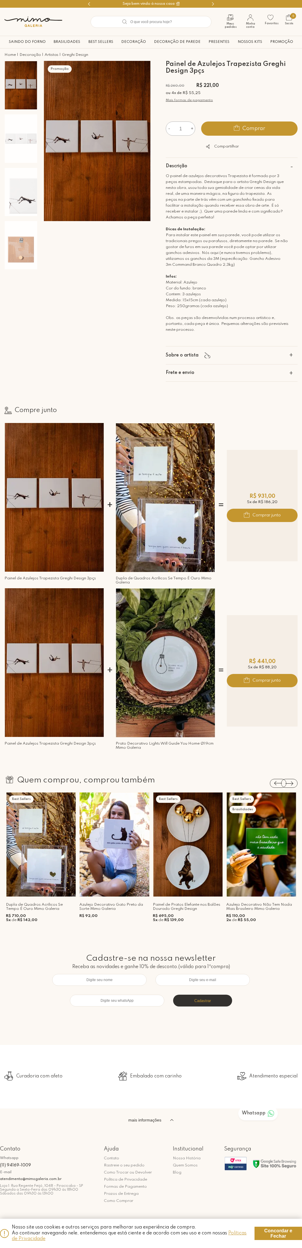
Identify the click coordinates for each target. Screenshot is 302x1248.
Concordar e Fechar (278, 1233)
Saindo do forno (27, 42)
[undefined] (97, 142)
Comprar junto (266, 515)
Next (289, 783)
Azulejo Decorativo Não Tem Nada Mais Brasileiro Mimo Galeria (259, 907)
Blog (177, 1172)
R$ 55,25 (192, 93)
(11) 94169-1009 (15, 1165)
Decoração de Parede (177, 42)
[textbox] (151, 22)
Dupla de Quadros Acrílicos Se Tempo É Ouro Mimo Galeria (163, 580)
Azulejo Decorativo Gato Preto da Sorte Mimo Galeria (111, 907)
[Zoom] (21, 85)
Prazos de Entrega (121, 1194)
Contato (111, 1158)
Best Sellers (100, 42)
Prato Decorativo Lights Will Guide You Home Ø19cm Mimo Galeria (165, 746)
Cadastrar (202, 1001)
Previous (278, 783)
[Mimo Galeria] (33, 22)
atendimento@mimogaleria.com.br (31, 1179)
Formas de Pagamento (125, 1187)
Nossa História (187, 1158)
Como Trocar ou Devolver (128, 1172)
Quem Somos (185, 1165)
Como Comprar (118, 1201)
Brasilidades (67, 42)
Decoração (133, 42)
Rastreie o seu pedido (124, 1165)
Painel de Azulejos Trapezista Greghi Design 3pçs (50, 578)
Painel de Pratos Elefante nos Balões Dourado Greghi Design (186, 907)
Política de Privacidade (125, 1179)
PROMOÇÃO (281, 42)
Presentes (219, 42)
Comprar (253, 128)
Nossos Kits (250, 42)
